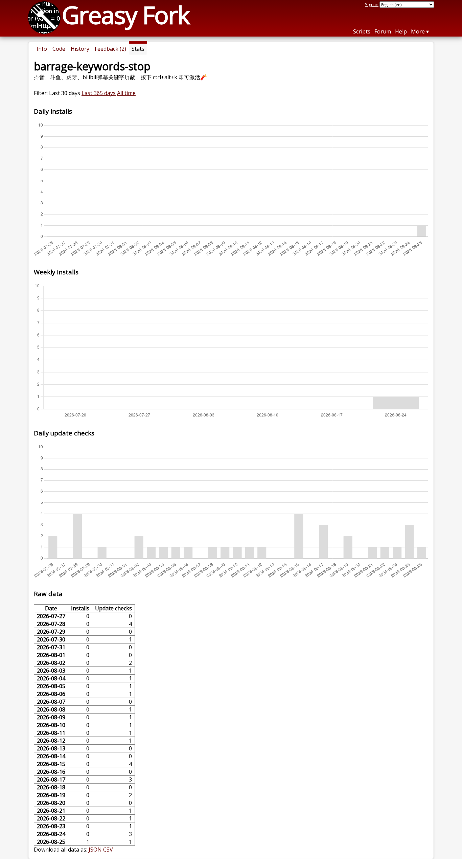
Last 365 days (99, 93)
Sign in (371, 4)
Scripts (361, 31)
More (418, 31)
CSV (108, 849)
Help (401, 31)
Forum (382, 31)
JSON (95, 849)
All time (126, 93)
